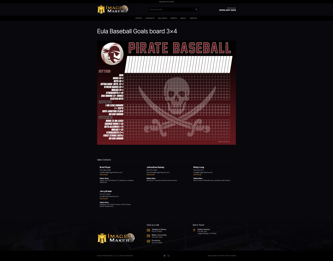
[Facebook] (164, 256)
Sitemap (233, 256)
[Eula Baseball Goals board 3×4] (166, 42)
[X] (168, 256)
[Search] (196, 9)
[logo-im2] (112, 9)
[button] (143, 18)
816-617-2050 (157, 232)
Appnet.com (223, 256)
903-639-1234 (157, 237)
